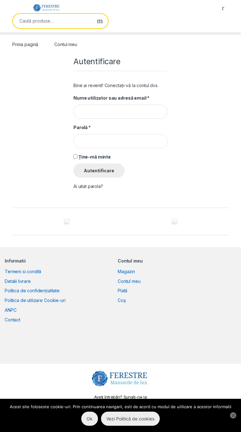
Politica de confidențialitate (32, 290)
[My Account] (225, 7)
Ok (90, 418)
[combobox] (52, 21)
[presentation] (227, 222)
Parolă (82, 127)
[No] (233, 415)
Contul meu (129, 281)
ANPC (10, 310)
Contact (12, 319)
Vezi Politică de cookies (130, 418)
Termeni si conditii (23, 271)
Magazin (126, 271)
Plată (122, 290)
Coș (122, 300)
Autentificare (99, 170)
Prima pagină (25, 44)
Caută (100, 21)
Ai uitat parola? (88, 186)
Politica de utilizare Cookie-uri (35, 300)
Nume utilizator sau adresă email (111, 98)
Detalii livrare (18, 281)
